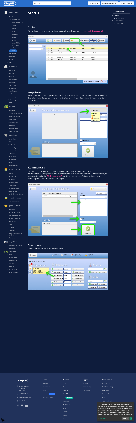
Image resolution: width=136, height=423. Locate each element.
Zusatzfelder (16, 43)
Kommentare (119, 21)
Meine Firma (12, 139)
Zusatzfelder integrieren (16, 47)
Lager (10, 62)
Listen (10, 142)
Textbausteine (13, 145)
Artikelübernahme (14, 212)
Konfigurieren (102, 418)
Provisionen (12, 125)
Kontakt (45, 383)
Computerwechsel (14, 188)
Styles (10, 162)
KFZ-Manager (13, 103)
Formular (85, 383)
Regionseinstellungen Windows (15, 234)
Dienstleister (67, 401)
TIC (67, 397)
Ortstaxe (11, 227)
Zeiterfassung (13, 260)
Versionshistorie (14, 272)
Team (44, 390)
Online (65, 411)
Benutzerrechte (13, 165)
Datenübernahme (14, 202)
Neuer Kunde (16, 19)
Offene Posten (13, 122)
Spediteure (12, 57)
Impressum (46, 387)
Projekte (11, 266)
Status (14, 51)
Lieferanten (12, 54)
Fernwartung (87, 387)
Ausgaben (12, 110)
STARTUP (65, 390)
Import (14, 28)
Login (10, 254)
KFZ (64, 419)
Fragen (85, 394)
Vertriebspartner (48, 397)
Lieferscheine (13, 79)
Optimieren (12, 185)
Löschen (14, 25)
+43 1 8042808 (127, 3)
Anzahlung (12, 209)
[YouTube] (26, 406)
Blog (103, 397)
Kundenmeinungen (108, 387)
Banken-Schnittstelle (15, 113)
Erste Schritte (13, 257)
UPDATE (65, 394)
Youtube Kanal (106, 394)
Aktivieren (12, 249)
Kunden (11, 16)
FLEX (64, 383)
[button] (52, 3)
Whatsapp (94, 3)
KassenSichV (106, 383)
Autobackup (12, 176)
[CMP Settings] (3, 420)
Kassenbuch (12, 119)
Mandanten (12, 160)
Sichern (11, 173)
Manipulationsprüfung (16, 194)
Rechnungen (12, 82)
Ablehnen (125, 418)
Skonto (14, 37)
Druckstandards (14, 151)
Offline (65, 415)
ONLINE (65, 387)
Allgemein (12, 70)
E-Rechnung (12, 97)
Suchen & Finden (17, 22)
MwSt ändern (13, 221)
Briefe (10, 94)
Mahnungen (12, 88)
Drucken (14, 40)
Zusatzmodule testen (15, 246)
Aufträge (11, 76)
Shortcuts (12, 238)
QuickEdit (15, 34)
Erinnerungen (120, 23)
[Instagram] (22, 406)
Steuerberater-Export (15, 116)
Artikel (11, 59)
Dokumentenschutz (15, 215)
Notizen (11, 224)
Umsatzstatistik (13, 131)
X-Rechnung (12, 100)
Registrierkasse (13, 128)
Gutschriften (12, 85)
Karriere (49, 394)
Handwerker (66, 404)
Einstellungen (13, 269)
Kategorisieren (120, 18)
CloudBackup (13, 179)
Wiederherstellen (14, 182)
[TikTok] (18, 406)
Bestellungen (13, 91)
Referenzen (105, 390)
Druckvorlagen (13, 148)
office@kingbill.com (110, 3)
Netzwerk (12, 154)
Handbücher (86, 390)
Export (14, 31)
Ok (131, 418)
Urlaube (11, 263)
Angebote (12, 73)
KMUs (64, 408)
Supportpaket (13, 191)
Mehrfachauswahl (14, 218)
